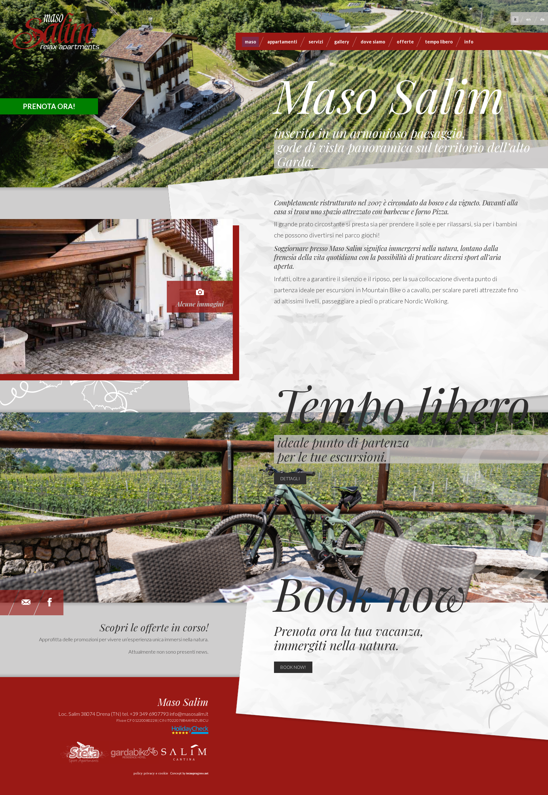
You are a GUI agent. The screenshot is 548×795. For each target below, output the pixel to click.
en (528, 19)
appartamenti (282, 41)
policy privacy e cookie (151, 773)
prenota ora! (49, 106)
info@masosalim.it (189, 714)
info (468, 41)
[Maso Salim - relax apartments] (56, 34)
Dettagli (290, 478)
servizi (316, 41)
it (515, 19)
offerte (405, 41)
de (542, 19)
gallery (341, 41)
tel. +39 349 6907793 (145, 714)
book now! (293, 667)
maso (250, 41)
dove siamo (373, 41)
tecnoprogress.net (197, 773)
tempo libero (439, 41)
